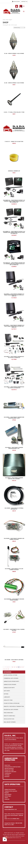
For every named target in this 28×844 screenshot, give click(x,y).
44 (3, 669)
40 (16, 667)
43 (22, 667)
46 (8, 669)
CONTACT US (24, 1)
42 (20, 667)
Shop (7, 19)
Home (4, 19)
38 (12, 667)
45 (6, 669)
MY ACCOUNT (16, 1)
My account (16, 6)
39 (14, 667)
